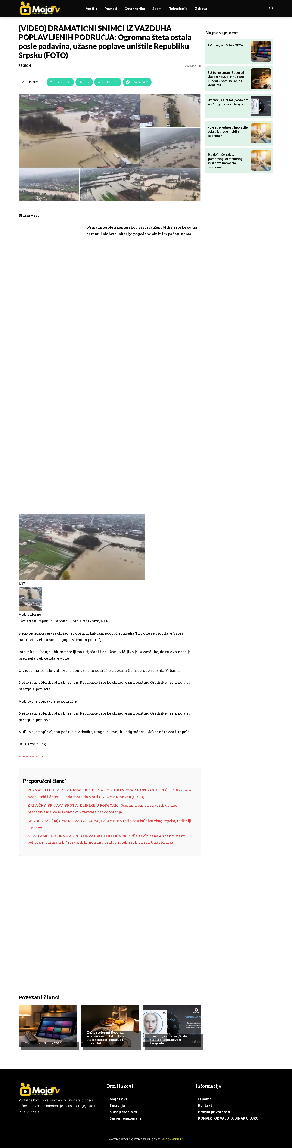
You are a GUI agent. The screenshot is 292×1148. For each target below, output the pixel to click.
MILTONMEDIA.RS (173, 1139)
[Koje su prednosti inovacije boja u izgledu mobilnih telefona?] (261, 133)
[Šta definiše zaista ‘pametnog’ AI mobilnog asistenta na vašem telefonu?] (261, 160)
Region (25, 65)
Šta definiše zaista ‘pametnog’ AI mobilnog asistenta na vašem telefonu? (225, 160)
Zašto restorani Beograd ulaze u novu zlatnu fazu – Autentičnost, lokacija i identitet (107, 1037)
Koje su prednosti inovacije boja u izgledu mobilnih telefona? (227, 131)
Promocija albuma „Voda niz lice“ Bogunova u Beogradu (168, 1039)
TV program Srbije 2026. (43, 1043)
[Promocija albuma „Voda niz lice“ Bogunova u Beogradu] (172, 1026)
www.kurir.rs (31, 756)
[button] (271, 7)
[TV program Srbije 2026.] (48, 1026)
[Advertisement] (51, 290)
